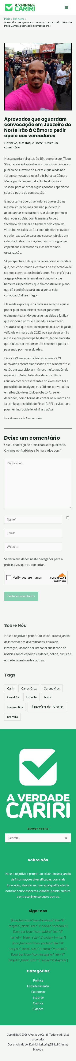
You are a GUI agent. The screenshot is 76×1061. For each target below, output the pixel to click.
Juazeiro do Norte (47, 706)
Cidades (38, 1009)
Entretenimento (38, 986)
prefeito (12, 716)
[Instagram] (29, 853)
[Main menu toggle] (66, 7)
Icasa (47, 697)
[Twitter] (46, 853)
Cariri (10, 688)
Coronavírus (52, 688)
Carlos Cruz (29, 688)
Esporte (31, 697)
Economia (38, 991)
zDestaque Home (31, 143)
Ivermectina (15, 707)
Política (38, 980)
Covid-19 (13, 697)
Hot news (11, 143)
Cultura (38, 1003)
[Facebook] (38, 853)
